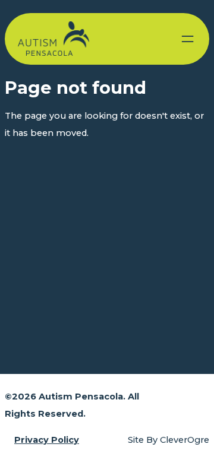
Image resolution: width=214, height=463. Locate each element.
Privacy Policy (46, 440)
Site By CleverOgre (168, 440)
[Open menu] (187, 38)
